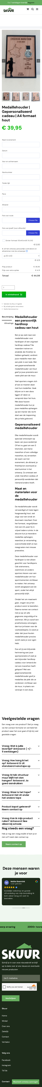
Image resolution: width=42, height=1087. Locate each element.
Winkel (5, 1021)
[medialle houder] (21, 61)
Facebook (6, 1060)
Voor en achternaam (10, 161)
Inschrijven (11, 998)
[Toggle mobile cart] (28, 9)
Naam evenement (9, 140)
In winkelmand (12, 294)
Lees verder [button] (9, 902)
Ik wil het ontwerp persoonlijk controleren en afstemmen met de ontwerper (19, 250)
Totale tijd (6, 183)
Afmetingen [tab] (8, 323)
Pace (4, 194)
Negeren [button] (31, 3)
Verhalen (6, 1042)
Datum (4, 151)
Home (4, 1015)
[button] (21, 748)
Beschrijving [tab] (7, 317)
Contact (5, 1036)
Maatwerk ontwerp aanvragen (25, 1082)
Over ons (6, 1026)
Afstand (5, 205)
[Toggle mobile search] (32, 9)
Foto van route (7, 216)
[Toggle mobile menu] (37, 9)
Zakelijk (5, 1031)
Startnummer (7, 172)
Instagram (6, 1065)
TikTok (4, 1070)
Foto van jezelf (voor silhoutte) (14, 228)
